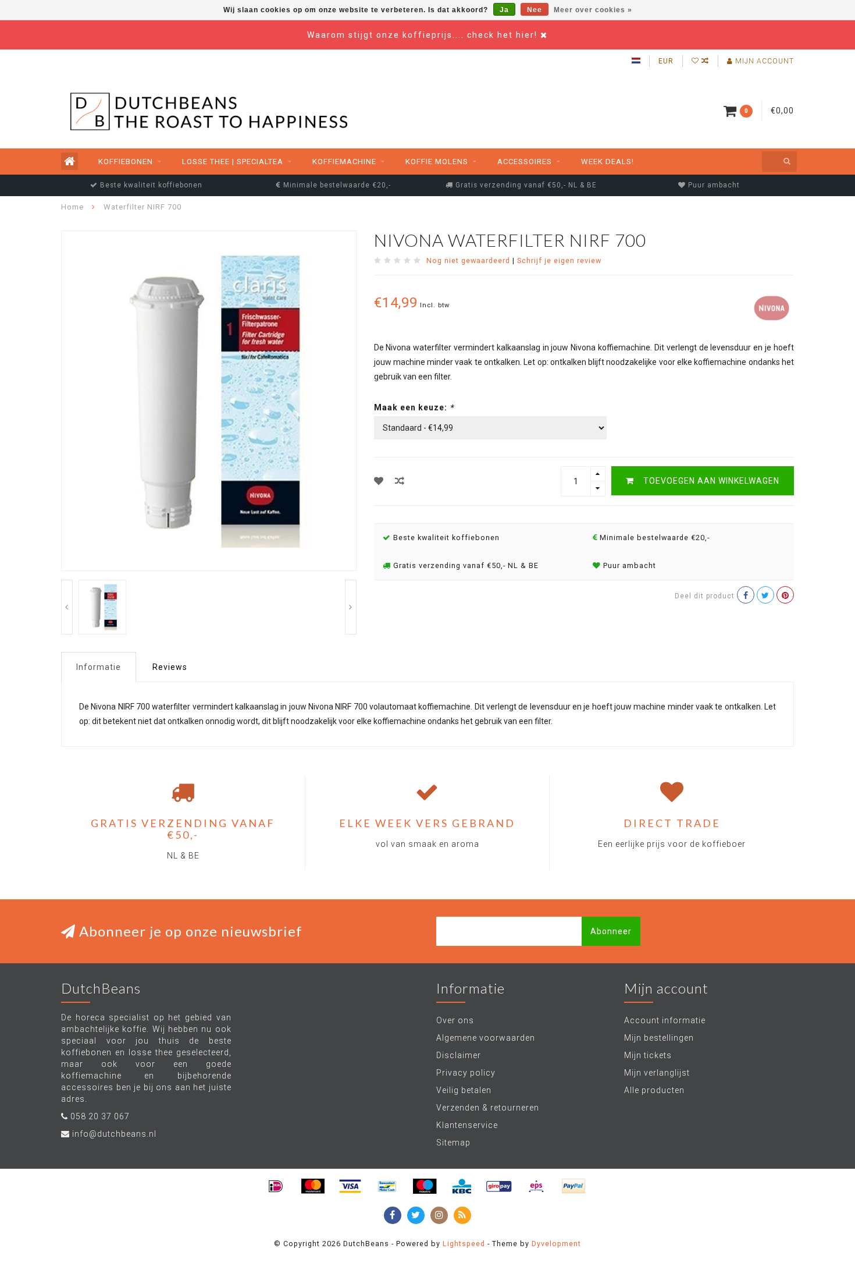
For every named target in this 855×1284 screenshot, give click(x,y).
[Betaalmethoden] (275, 1186)
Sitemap (453, 1142)
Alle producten (654, 1090)
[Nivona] (770, 306)
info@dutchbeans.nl (114, 1133)
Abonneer (611, 931)
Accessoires (524, 161)
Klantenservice (467, 1125)
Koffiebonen (125, 161)
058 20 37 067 (100, 1116)
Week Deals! (607, 161)
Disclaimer (458, 1055)
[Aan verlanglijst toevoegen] (379, 481)
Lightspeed (464, 1243)
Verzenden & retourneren (487, 1107)
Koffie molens (436, 161)
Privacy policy (466, 1072)
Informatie (98, 667)
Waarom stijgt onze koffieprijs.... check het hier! (423, 35)
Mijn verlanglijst (657, 1072)
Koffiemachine (344, 161)
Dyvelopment (556, 1243)
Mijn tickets (648, 1055)
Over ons (455, 1020)
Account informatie (665, 1020)
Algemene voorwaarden (485, 1037)
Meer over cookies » (593, 10)
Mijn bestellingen (659, 1037)
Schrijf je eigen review (559, 260)
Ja (504, 10)
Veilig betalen (463, 1090)
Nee (534, 10)
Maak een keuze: (414, 407)
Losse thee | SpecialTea (232, 161)
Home (72, 207)
